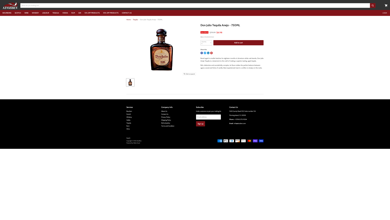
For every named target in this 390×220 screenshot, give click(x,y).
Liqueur (45, 13)
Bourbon (129, 111)
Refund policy (165, 123)
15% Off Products (92, 13)
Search (128, 138)
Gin (79, 13)
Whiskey (35, 13)
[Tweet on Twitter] (205, 53)
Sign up (200, 124)
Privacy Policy (165, 117)
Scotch (18, 13)
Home (128, 20)
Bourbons (7, 13)
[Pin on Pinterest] (211, 53)
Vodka (65, 13)
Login (384, 13)
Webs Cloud (136, 143)
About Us (164, 111)
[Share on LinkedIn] (208, 53)
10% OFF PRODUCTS (110, 13)
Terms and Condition (167, 126)
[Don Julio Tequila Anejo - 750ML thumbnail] (130, 82)
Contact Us (127, 13)
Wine (26, 13)
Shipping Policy (166, 120)
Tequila (56, 13)
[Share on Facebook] (201, 53)
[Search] (372, 5)
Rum (73, 13)
